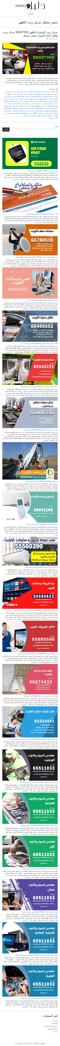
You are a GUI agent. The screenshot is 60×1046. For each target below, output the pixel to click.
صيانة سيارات (18, 113)
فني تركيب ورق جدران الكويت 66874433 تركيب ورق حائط (41, 696)
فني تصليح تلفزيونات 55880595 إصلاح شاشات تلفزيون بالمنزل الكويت (38, 653)
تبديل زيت (13, 96)
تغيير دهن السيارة (40, 111)
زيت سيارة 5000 (27, 113)
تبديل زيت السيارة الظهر (46, 99)
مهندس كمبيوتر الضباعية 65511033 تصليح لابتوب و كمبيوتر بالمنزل (39, 825)
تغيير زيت (31, 111)
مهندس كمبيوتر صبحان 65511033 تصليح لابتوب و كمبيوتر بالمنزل (39, 912)
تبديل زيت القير (24, 99)
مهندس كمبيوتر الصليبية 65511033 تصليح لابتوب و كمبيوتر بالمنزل (39, 998)
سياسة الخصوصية (53, 1029)
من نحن (55, 1031)
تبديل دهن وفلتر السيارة (24, 96)
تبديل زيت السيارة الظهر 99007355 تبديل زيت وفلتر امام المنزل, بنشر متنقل (30, 33)
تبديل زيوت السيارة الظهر (11, 106)
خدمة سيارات (49, 113)
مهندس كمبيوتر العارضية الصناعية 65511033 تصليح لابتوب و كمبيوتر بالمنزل (36, 955)
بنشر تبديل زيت (18, 91)
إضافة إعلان (54, 1023)
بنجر (25, 91)
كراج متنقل (51, 115)
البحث (56, 126)
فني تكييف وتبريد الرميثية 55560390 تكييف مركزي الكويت (41, 567)
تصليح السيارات (7, 108)
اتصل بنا (55, 1021)
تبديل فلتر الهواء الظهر (41, 108)
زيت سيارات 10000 (39, 113)
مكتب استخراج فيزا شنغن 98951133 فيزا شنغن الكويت (42, 214)
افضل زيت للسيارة (39, 91)
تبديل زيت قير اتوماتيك (51, 103)
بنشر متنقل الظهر (42, 94)
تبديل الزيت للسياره (47, 96)
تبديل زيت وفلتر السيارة (18, 103)
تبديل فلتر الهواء (53, 108)
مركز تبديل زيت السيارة (30, 115)
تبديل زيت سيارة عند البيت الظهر (13, 101)
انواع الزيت (30, 91)
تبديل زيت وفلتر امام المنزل (38, 106)
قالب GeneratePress (20, 1043)
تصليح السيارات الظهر (51, 111)
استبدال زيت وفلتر (50, 91)
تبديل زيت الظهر (33, 99)
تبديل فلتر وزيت (30, 108)
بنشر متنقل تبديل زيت (30, 94)
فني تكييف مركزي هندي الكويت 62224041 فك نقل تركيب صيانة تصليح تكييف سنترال (34, 739)
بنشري (56, 96)
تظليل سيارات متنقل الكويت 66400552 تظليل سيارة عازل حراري (39, 343)
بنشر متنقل (52, 89)
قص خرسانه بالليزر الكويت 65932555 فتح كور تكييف (43, 300)
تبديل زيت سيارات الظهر (46, 101)
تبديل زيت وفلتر (29, 103)
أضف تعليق (52, 118)
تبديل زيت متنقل (39, 103)
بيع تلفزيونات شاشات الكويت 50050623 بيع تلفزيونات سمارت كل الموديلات (36, 610)
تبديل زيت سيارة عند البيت (30, 101)
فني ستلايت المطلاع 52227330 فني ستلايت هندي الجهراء (41, 481)
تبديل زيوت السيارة (24, 106)
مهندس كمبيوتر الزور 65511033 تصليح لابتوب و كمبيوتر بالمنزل (40, 868)
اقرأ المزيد (20, 84)
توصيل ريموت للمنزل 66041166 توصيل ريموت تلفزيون (42, 524)
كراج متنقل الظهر (42, 115)
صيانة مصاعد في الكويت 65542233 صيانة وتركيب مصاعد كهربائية (39, 386)
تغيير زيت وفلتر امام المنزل (20, 111)
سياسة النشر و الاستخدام (51, 1026)
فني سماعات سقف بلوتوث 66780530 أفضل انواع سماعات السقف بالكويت (36, 257)
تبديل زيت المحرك (14, 99)
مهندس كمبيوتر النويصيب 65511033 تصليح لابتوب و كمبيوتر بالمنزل (39, 782)
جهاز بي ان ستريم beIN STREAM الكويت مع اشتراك (43, 170)
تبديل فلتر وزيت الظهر (18, 108)
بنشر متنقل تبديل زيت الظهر (15, 94)
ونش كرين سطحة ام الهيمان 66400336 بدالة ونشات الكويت (40, 429)
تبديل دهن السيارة (36, 96)
